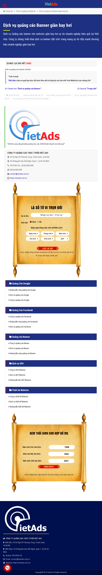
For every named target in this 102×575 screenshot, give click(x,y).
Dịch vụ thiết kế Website (18, 402)
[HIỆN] (28, 63)
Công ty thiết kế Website (18, 397)
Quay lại (88, 88)
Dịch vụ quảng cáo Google (19, 295)
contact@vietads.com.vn (19, 174)
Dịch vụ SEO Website (17, 375)
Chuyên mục (24, 88)
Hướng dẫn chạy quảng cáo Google (22, 290)
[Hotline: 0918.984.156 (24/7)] (7, 568)
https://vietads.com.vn (18, 178)
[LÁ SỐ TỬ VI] (46, 230)
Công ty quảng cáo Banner (19, 343)
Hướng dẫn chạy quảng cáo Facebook (23, 322)
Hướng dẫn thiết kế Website (20, 407)
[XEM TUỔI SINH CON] (49, 452)
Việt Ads (12, 80)
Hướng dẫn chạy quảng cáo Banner (22, 353)
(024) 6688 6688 (27, 165)
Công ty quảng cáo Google (19, 300)
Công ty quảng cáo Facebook (20, 317)
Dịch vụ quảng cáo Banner (19, 348)
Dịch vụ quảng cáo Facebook (20, 327)
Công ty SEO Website (17, 370)
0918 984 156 (15, 165)
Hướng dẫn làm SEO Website (20, 380)
